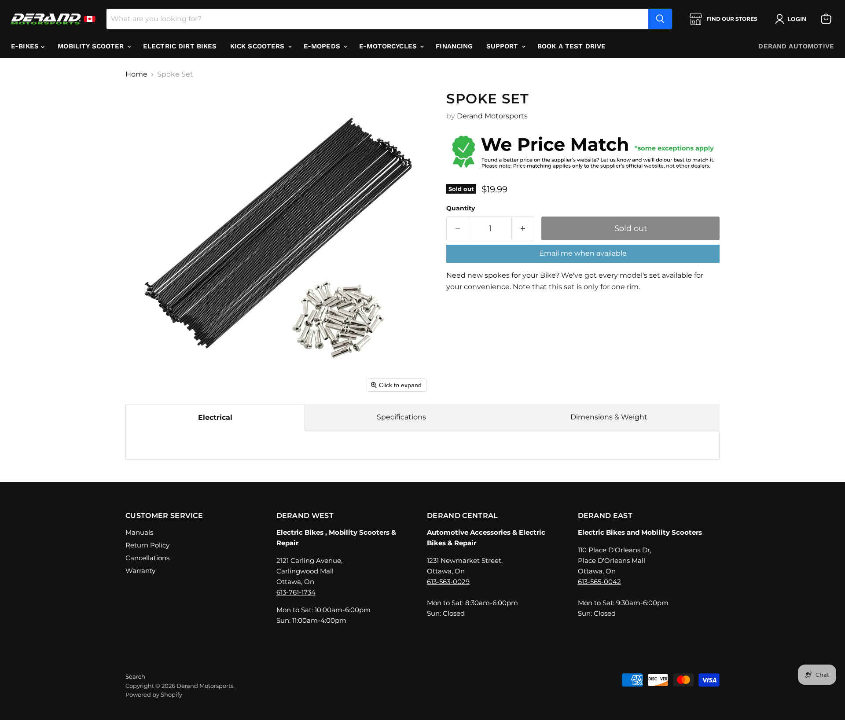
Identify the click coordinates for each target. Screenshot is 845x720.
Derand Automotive (796, 46)
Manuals (139, 532)
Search (135, 676)
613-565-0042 (599, 581)
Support (503, 46)
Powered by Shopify (153, 694)
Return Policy (147, 545)
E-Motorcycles (389, 46)
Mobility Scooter (92, 46)
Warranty (140, 570)
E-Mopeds (323, 46)
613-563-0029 (448, 581)
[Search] (660, 19)
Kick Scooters (258, 46)
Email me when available (583, 253)
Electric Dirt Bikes (180, 46)
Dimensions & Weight (608, 417)
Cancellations (147, 558)
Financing (454, 46)
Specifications (401, 417)
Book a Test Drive (571, 46)
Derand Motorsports (492, 116)
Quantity (460, 208)
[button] (792, 19)
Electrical (215, 417)
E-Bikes (26, 46)
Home (136, 74)
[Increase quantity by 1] (523, 229)
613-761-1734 (296, 592)
